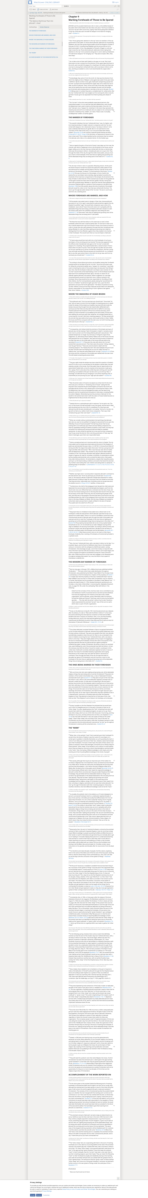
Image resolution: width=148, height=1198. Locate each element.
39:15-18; (72, 532)
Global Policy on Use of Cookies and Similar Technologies (78, 1189)
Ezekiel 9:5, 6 (90, 255)
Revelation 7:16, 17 (99, 997)
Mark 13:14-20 (84, 917)
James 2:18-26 (73, 805)
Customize (46, 1195)
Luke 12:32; (94, 886)
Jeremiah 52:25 (78, 132)
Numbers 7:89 (73, 186)
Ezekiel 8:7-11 (79, 342)
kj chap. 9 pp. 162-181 (36, 13)
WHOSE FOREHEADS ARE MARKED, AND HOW (42, 35)
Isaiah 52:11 (87, 822)
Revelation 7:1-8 (108, 956)
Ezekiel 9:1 (76, 33)
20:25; (79, 134)
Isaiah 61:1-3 (88, 678)
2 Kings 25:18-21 (85, 483)
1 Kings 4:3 (84, 134)
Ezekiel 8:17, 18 (73, 212)
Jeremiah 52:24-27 (107, 768)
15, (101, 464)
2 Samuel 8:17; (73, 134)
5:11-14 (74, 466)
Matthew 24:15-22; (74, 917)
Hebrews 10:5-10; (101, 890)
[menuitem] (118, 6)
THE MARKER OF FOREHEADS (37, 31)
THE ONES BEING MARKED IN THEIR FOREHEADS (43, 48)
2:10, (105, 464)
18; (103, 464)
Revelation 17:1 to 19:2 (79, 1063)
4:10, (112, 464)
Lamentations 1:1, (92, 464)
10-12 (99, 622)
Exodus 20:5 (85, 290)
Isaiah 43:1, (94, 622)
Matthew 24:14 (100, 1130)
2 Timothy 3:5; (108, 803)
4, (98, 464)
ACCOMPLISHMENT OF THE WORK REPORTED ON (43, 57)
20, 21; (109, 464)
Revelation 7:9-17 (94, 952)
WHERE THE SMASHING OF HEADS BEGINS (41, 39)
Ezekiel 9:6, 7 (89, 322)
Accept (33, 1195)
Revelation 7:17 (73, 1165)
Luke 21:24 (103, 869)
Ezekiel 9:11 (88, 1098)
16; (71, 466)
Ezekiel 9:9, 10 (96, 413)
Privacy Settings (47, 1191)
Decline (39, 1195)
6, (99, 464)
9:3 (73, 173)
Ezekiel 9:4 (72, 523)
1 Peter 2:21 (109, 890)
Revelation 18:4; (79, 822)
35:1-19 (77, 532)
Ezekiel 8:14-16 (106, 351)
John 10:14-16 (101, 886)
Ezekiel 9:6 (108, 476)
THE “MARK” (32, 53)
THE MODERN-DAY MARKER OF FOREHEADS (41, 44)
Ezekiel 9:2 (72, 71)
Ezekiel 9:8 (108, 375)
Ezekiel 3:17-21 (88, 1108)
